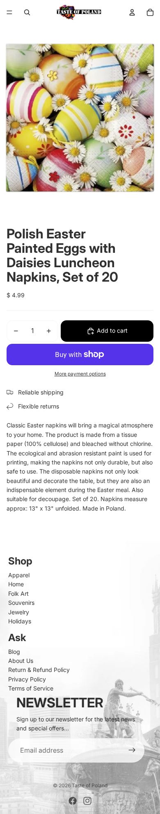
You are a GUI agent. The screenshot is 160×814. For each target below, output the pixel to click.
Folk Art (18, 593)
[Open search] (27, 12)
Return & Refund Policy (39, 669)
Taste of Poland (89, 785)
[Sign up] (132, 750)
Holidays (19, 621)
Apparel (19, 574)
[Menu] (9, 12)
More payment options (80, 374)
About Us (20, 660)
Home (16, 584)
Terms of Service (30, 688)
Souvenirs (21, 602)
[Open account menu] (132, 12)
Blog (14, 651)
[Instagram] (87, 801)
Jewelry (18, 612)
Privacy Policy (27, 679)
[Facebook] (73, 801)
